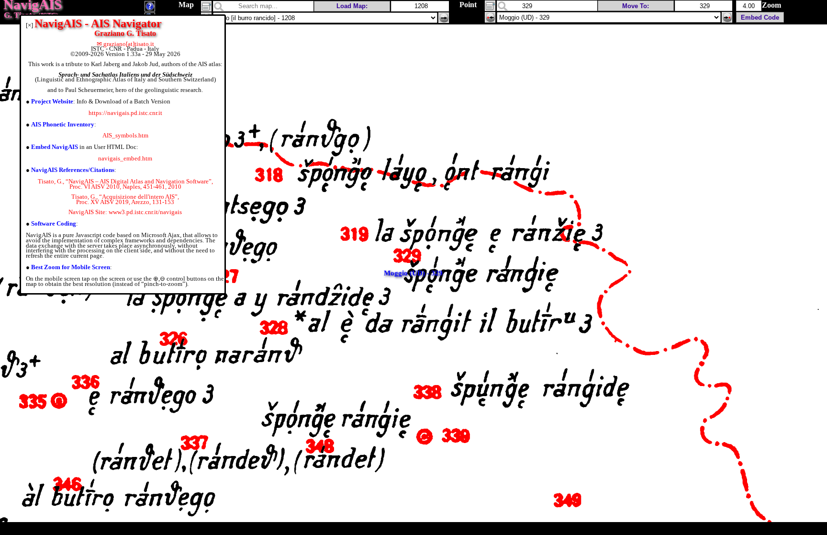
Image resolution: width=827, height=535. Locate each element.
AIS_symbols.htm (125, 135)
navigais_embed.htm (125, 158)
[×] (29, 25)
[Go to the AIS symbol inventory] (150, 9)
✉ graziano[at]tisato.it (125, 43)
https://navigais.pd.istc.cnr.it (125, 112)
